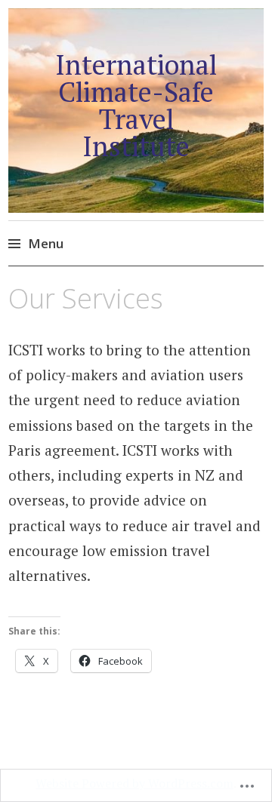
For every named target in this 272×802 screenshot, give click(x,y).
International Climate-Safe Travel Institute (136, 105)
